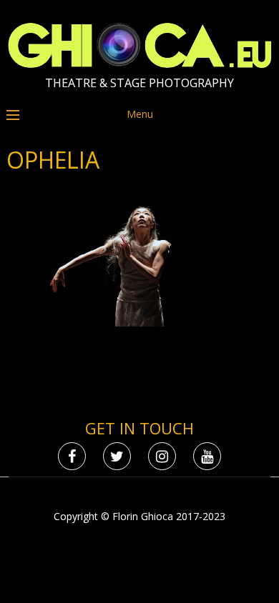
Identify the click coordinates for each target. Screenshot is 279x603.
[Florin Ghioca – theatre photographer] (140, 64)
